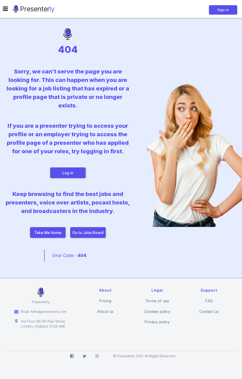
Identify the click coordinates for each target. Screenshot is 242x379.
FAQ (209, 301)
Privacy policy (157, 322)
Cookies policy (157, 311)
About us (105, 311)
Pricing (105, 301)
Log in (67, 172)
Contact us (209, 311)
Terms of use (157, 301)
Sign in (223, 10)
